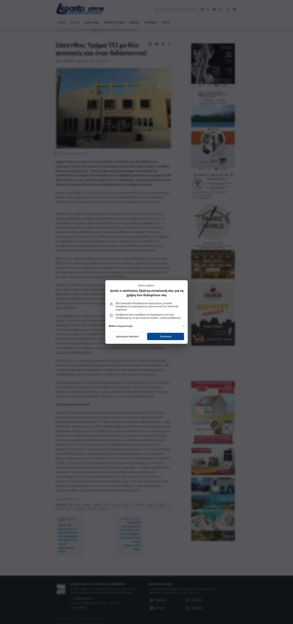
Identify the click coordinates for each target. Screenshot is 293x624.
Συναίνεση (165, 336)
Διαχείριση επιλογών (127, 336)
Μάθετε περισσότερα (121, 326)
